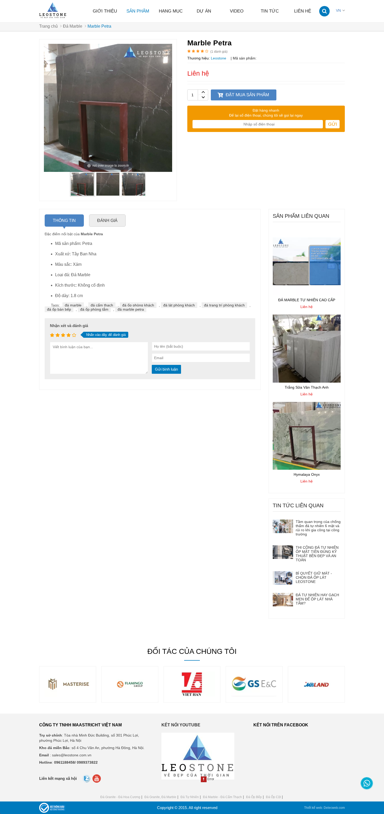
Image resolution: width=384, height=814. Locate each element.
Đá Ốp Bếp (254, 797)
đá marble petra (131, 309)
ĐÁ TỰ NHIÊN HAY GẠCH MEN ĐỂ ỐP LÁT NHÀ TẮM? (317, 599)
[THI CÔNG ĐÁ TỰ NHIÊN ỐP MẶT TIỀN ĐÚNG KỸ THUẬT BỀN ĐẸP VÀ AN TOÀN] (283, 552)
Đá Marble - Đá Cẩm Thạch (222, 797)
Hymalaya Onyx (307, 474)
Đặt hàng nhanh (266, 110)
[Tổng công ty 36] (316, 696)
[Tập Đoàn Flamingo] (68, 696)
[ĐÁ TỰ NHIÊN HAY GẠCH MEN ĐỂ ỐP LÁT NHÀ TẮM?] (283, 599)
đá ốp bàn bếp (59, 309)
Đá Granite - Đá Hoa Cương (120, 797)
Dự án (204, 11)
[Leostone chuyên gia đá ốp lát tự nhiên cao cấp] (53, 10)
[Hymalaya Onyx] (307, 468)
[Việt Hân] (130, 696)
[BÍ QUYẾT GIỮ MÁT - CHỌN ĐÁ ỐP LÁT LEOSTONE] (283, 578)
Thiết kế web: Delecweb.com (324, 808)
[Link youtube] (97, 780)
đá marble (73, 305)
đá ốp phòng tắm (94, 309)
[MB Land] (254, 696)
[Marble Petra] (82, 194)
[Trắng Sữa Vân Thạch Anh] (307, 381)
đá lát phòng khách (179, 305)
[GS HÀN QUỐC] (192, 696)
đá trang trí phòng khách (224, 305)
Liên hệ (302, 11)
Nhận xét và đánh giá (69, 325)
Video (236, 11)
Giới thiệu (105, 11)
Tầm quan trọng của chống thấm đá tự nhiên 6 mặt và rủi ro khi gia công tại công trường (318, 528)
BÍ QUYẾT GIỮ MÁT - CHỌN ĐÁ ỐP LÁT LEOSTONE (314, 577)
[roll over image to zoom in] (108, 107)
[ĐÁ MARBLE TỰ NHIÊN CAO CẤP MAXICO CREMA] (307, 294)
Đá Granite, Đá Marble (160, 797)
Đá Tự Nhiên (190, 797)
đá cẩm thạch (102, 305)
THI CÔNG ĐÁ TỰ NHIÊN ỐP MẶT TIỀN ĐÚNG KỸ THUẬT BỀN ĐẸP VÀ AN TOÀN (317, 553)
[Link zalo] (86, 781)
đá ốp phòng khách (138, 305)
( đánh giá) (219, 51)
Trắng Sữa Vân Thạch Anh (307, 387)
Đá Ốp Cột (273, 797)
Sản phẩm (137, 11)
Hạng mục (171, 11)
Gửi (332, 124)
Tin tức (270, 11)
